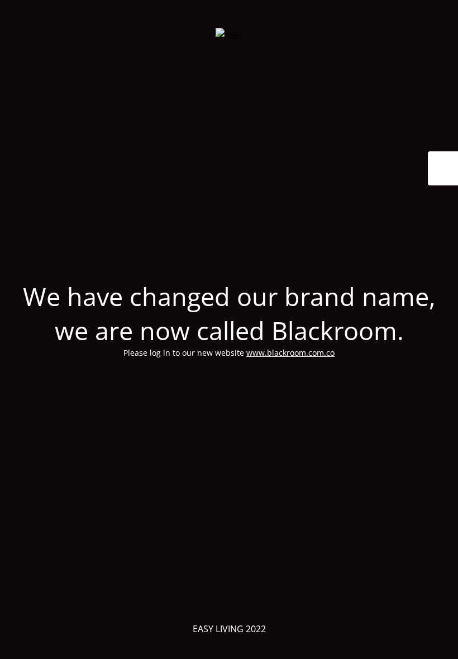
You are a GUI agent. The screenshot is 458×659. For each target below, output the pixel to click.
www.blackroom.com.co (290, 352)
